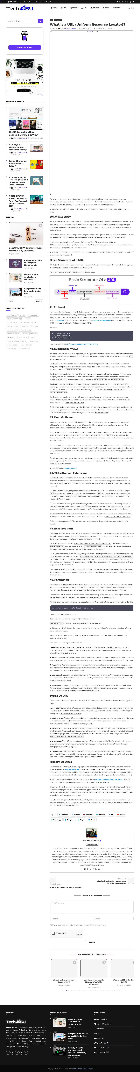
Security (23, 337)
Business (11, 315)
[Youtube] (130, 2)
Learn (74, 8)
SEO (33, 337)
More (107, 8)
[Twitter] (120, 2)
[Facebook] (117, 2)
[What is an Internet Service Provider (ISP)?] (63, 968)
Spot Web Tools (103, 1048)
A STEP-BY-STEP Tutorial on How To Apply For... (41, 2)
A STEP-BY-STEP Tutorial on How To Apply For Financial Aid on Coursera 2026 (18, 201)
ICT (35, 326)
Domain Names (70, 468)
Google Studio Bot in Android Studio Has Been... (78, 1036)
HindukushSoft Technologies (82, 1069)
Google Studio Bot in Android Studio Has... (32, 291)
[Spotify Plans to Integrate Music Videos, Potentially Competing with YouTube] (59, 1051)
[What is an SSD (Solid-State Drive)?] (120, 968)
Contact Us (100, 1034)
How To (25, 326)
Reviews (96, 8)
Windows (11, 348)
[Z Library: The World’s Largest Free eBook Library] (36, 148)
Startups (33, 341)
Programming (13, 334)
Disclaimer (100, 1029)
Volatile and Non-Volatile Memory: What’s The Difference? (92, 982)
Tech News (12, 345)
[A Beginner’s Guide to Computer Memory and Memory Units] (15, 263)
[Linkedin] (128, 2)
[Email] (133, 2)
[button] (20, 2)
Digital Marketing (14, 319)
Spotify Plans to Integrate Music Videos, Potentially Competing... (77, 1051)
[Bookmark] (73, 962)
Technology (26, 345)
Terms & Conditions (104, 1024)
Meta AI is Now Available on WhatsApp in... (75, 1021)
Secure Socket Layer (102, 320)
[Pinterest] (125, 2)
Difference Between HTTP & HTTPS (82, 344)
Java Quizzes (25, 330)
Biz (85, 8)
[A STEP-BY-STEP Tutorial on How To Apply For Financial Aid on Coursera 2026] (36, 199)
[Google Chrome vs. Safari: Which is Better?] (36, 164)
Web (64, 8)
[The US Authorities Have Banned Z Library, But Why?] (26, 118)
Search (40, 21)
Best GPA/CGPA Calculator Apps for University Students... (26, 249)
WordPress (25, 348)
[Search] (129, 8)
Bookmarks (102, 1053)
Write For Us (101, 1043)
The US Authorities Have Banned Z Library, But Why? (23, 133)
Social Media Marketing (16, 341)
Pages (117, 8)
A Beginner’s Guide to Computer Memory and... (33, 262)
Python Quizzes (29, 334)
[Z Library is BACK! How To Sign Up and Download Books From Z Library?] (36, 180)
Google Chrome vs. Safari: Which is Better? (18, 163)
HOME (55, 8)
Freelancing (12, 326)
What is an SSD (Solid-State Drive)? (120, 981)
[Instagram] (122, 2)
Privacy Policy (101, 1019)
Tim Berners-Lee (72, 769)
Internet (11, 330)
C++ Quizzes (33, 315)
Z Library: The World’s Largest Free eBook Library (18, 147)
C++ (22, 315)
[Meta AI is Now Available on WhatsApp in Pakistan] (15, 277)
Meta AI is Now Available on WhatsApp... (31, 276)
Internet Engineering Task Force (108, 780)
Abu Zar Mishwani (91, 841)
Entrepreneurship (28, 322)
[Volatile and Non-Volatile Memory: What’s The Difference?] (92, 968)
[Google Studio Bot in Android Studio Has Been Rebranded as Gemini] (15, 292)
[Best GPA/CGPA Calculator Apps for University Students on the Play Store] (26, 233)
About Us (99, 1038)
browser (60, 320)
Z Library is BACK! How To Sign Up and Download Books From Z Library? (18, 181)
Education (12, 322)
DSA (28, 319)
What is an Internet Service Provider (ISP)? (63, 981)
